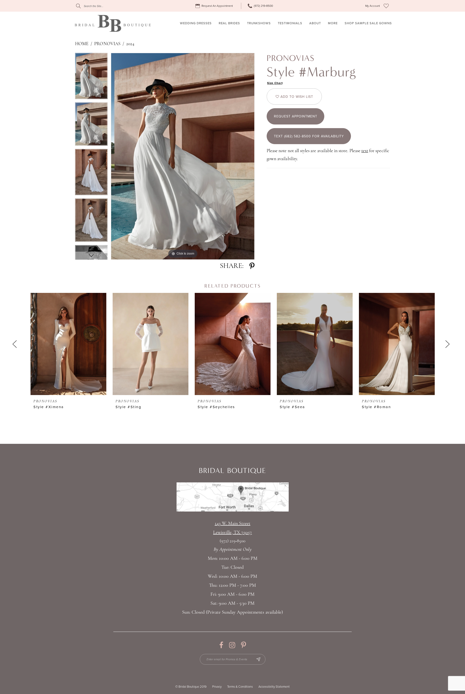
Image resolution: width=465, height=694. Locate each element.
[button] (372, 6)
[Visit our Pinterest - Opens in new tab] (243, 645)
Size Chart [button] (275, 83)
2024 (130, 44)
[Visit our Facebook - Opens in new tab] (221, 645)
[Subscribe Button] (258, 659)
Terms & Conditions (240, 687)
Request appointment (295, 116)
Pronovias (107, 44)
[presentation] (68, 344)
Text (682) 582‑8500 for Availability (309, 136)
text (364, 151)
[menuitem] (215, 5)
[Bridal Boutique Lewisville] (113, 23)
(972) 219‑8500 (232, 541)
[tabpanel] (91, 77)
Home (81, 44)
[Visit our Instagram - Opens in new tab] (232, 645)
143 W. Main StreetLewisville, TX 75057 (232, 528)
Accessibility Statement (274, 687)
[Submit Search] (78, 6)
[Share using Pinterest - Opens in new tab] (252, 266)
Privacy (217, 687)
